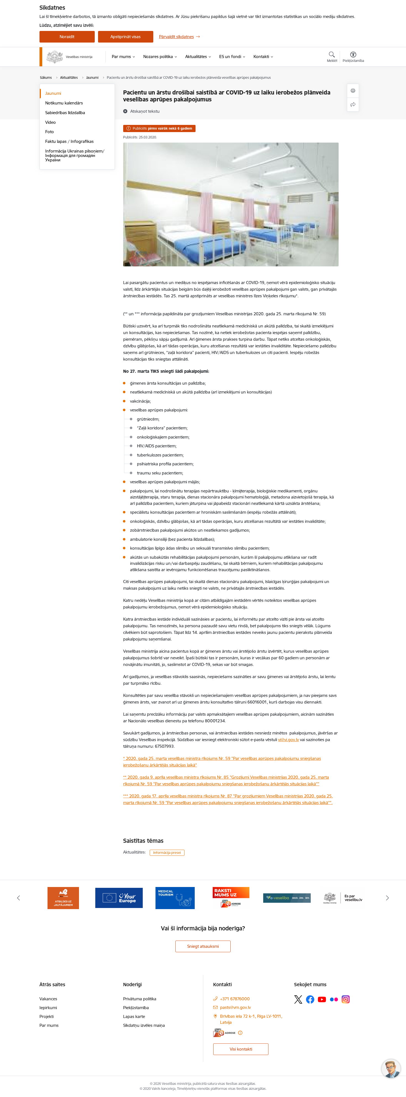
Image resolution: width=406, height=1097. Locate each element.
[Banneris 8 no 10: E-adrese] (175, 897)
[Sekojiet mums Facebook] (310, 999)
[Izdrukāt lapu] (353, 91)
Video (50, 122)
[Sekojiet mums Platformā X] (298, 999)
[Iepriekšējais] (18, 898)
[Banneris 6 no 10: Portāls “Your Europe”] (63, 897)
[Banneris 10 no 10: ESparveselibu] (287, 897)
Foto (49, 131)
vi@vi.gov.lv (288, 739)
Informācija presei (167, 853)
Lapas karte (134, 1016)
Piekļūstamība (136, 1007)
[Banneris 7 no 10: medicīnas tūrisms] (119, 897)
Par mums (49, 1025)
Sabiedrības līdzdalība (65, 112)
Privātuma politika (139, 998)
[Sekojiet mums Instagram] (346, 999)
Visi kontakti (241, 1049)
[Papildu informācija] (240, 1033)
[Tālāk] (388, 898)
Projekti (46, 1016)
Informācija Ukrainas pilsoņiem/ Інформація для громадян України (74, 155)
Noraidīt (67, 36)
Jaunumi (53, 93)
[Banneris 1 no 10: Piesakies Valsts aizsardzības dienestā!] (343, 897)
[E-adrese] (224, 1032)
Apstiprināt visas (125, 36)
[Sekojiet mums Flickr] (334, 999)
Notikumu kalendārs (64, 103)
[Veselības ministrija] (69, 57)
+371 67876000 (235, 998)
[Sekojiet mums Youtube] (322, 999)
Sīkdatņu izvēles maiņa (144, 1025)
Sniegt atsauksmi (203, 946)
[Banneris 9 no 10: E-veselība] (231, 897)
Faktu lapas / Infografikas (69, 141)
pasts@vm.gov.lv (235, 1007)
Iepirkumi (48, 1007)
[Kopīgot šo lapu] (353, 104)
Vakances (48, 998)
